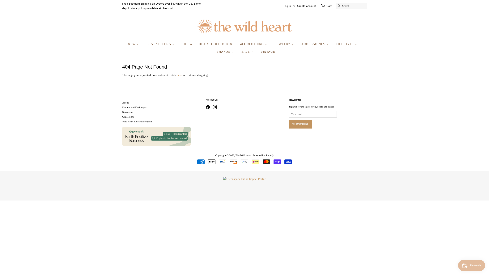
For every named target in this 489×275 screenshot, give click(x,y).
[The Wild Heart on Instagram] (215, 108)
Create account (306, 5)
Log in (287, 5)
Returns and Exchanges (134, 107)
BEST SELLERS (159, 44)
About (125, 102)
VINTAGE (268, 51)
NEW (132, 44)
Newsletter (127, 112)
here (179, 75)
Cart (329, 5)
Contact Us (128, 117)
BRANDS (224, 51)
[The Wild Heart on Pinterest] (208, 108)
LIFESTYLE (345, 44)
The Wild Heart (244, 155)
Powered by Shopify (263, 155)
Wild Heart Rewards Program (137, 121)
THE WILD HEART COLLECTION (207, 44)
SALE (246, 51)
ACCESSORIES (313, 44)
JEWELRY (283, 44)
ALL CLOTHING (252, 44)
